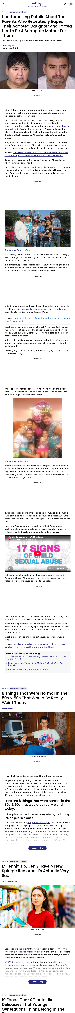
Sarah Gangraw (8, 46)
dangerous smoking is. (39, 822)
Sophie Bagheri (7, 708)
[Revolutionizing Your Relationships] (37, 4)
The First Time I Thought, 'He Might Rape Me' (28, 669)
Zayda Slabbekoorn (9, 881)
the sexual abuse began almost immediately (42, 309)
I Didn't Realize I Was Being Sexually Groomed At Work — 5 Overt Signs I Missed (37, 658)
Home (4, 12)
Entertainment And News (18, 12)
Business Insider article (28, 951)
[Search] (64, 4)
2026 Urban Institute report (19, 962)
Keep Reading (37, 848)
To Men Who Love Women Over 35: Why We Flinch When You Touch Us (35, 664)
